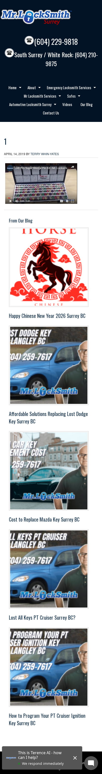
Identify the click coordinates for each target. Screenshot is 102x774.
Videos (67, 104)
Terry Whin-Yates (44, 154)
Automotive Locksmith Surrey (28, 105)
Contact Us (51, 112)
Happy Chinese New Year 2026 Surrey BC (47, 315)
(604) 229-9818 (56, 41)
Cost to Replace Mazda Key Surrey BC (44, 519)
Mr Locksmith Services (38, 96)
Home (11, 88)
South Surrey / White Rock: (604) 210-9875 (56, 59)
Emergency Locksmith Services (67, 88)
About (30, 88)
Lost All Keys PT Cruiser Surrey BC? (42, 617)
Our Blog (86, 104)
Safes (69, 96)
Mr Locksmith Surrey (47, 17)
